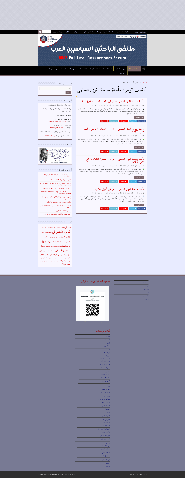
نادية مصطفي (45, 261)
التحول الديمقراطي (61, 232)
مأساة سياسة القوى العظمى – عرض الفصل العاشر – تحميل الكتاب (111, 101)
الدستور (51, 242)
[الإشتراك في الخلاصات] (76, 96)
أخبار (124, 69)
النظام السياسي (58, 258)
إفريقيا (69, 227)
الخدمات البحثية (108, 31)
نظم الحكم (63, 264)
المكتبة (118, 69)
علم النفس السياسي (105, 449)
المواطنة (63, 258)
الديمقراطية (66, 246)
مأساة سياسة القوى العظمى (56, 261)
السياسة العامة (107, 426)
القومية (66, 255)
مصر (49, 261)
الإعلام (58, 227)
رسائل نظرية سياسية (105, 361)
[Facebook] (59, 32)
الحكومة (59, 242)
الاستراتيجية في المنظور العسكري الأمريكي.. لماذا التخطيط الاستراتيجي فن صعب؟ (55, 206)
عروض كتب (101, 105)
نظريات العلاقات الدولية (104, 399)
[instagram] (53, 32)
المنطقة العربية (46, 255)
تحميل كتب (108, 105)
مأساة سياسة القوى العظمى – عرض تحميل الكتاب (119, 189)
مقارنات (51, 69)
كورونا (63, 261)
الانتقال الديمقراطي (48, 228)
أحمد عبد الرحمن (139, 105)
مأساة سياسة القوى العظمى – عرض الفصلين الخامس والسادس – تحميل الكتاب (111, 130)
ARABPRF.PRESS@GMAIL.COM (56, 121)
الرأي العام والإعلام (105, 436)
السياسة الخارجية (116, 105)
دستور (66, 261)
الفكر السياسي (45, 251)
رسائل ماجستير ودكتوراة (104, 358)
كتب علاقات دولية (105, 377)
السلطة (60, 246)
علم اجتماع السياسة (105, 446)
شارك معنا (83, 31)
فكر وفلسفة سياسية (105, 392)
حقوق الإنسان (106, 455)
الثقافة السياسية (55, 237)
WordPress (48, 474)
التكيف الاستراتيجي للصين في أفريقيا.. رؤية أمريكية (59, 202)
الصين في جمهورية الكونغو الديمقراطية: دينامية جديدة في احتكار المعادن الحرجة (56, 198)
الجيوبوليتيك (107, 409)
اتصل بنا (117, 31)
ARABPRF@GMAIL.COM (56, 128)
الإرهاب (64, 227)
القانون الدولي (107, 412)
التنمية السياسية (64, 237)
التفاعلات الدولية (106, 406)
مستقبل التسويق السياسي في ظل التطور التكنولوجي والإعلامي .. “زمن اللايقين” (56, 175)
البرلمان (43, 228)
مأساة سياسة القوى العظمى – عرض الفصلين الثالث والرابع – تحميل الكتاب (114, 160)
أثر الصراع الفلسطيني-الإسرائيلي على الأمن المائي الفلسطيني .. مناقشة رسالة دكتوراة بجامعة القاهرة (55, 184)
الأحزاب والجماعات (105, 432)
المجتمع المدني (61, 254)
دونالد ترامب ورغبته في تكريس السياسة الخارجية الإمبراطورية (57, 188)
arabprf (61, 474)
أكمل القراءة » (139, 117)
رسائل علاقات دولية (105, 364)
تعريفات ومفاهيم (61, 69)
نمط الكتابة (69, 31)
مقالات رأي (107, 346)
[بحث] (40, 32)
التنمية (50, 232)
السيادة (55, 246)
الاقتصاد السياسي (106, 452)
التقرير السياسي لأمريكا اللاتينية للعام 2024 (61, 180)
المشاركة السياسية (54, 254)
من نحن (76, 31)
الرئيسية (99, 31)
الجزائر (50, 237)
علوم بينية (72, 69)
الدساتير (56, 242)
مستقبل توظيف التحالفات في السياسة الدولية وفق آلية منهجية (57, 214)
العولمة (50, 251)
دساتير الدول (122, 73)
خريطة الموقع (91, 31)
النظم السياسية (82, 69)
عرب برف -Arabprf (50, 135)
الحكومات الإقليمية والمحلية (103, 429)
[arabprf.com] (92, 50)
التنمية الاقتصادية (45, 232)
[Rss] (61, 32)
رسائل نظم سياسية (105, 367)
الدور (48, 242)
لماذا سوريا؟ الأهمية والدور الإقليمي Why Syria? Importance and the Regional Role (56, 192)
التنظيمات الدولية (106, 416)
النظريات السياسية (105, 389)
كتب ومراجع (106, 372)
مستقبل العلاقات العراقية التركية (63, 211)
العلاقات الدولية (95, 69)
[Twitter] (57, 32)
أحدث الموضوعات (127, 31)
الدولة (43, 241)
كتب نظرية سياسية (105, 374)
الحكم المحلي (63, 242)
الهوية (69, 261)
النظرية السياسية (107, 69)
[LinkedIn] (55, 32)
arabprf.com (142, 474)
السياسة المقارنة (106, 422)
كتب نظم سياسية (106, 381)
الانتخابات (54, 227)
